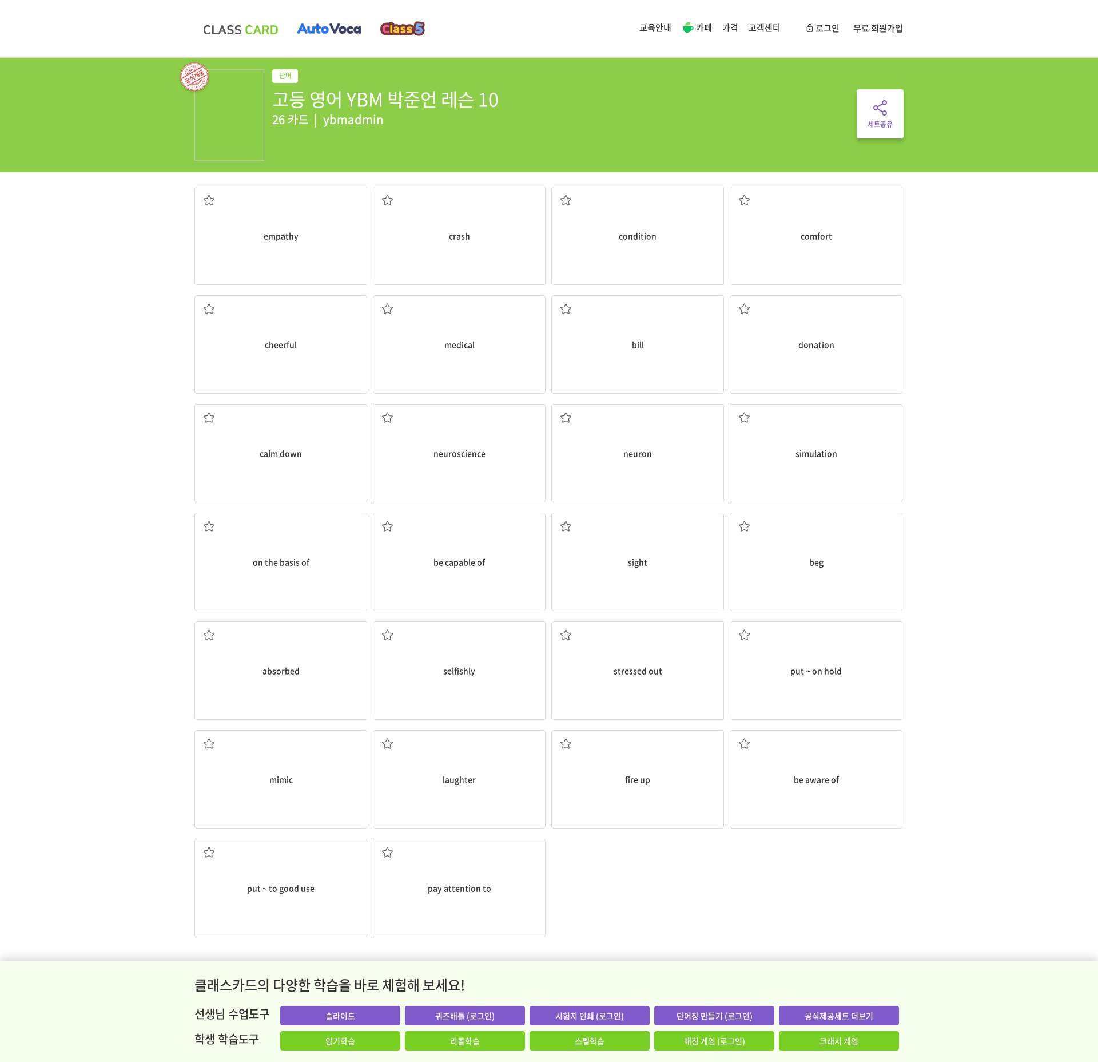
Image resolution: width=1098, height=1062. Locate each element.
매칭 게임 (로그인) (714, 1041)
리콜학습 (465, 1041)
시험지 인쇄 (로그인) (589, 1015)
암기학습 (340, 1041)
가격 (730, 27)
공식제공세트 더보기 (839, 1015)
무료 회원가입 (878, 28)
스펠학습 (589, 1041)
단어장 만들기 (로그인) (715, 1015)
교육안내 (655, 27)
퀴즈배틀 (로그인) (465, 1015)
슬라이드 (340, 1015)
